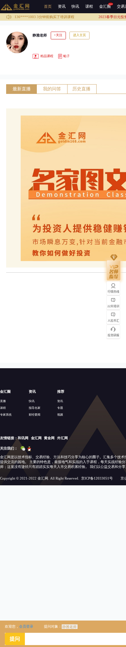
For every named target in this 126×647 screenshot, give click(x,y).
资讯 (62, 6)
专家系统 (6, 414)
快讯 (75, 6)
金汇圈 (105, 6)
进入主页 (79, 35)
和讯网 (23, 438)
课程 (89, 6)
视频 (60, 414)
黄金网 (49, 438)
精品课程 (46, 56)
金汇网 (36, 438)
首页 (48, 6)
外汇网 (62, 438)
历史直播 (81, 88)
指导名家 (34, 407)
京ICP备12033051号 (97, 478)
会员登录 (26, 626)
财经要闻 (34, 414)
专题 (60, 407)
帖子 (66, 56)
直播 (3, 401)
